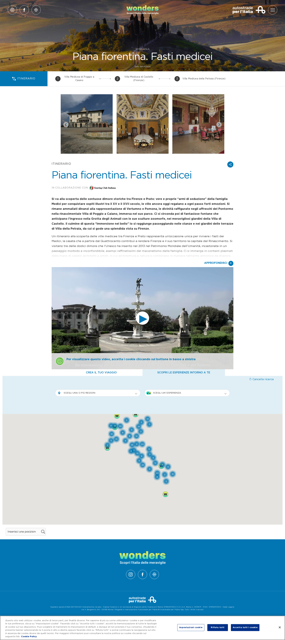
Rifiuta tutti (217, 627)
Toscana (142, 49)
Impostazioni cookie (190, 627)
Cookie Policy (29, 637)
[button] (230, 164)
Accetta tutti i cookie (245, 627)
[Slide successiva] (219, 124)
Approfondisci (218, 263)
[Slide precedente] (66, 124)
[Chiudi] (279, 627)
